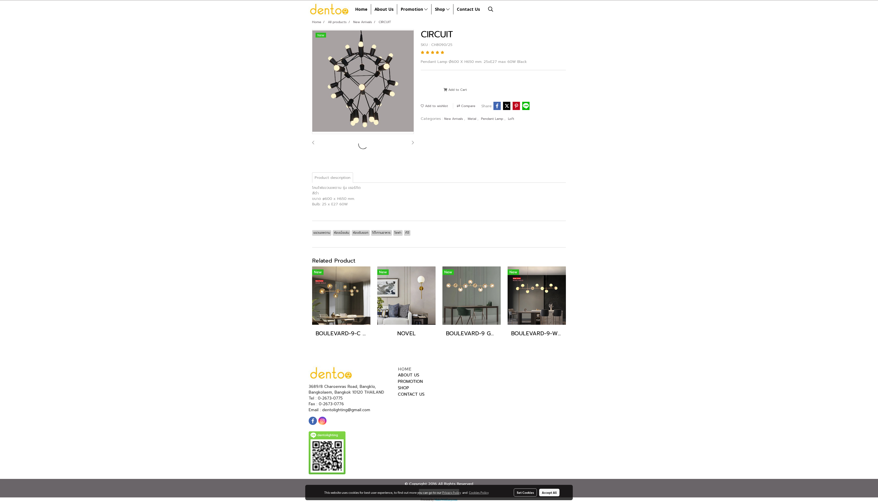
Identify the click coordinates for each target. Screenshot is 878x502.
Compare (467, 106)
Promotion (412, 9)
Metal (472, 118)
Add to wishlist (436, 106)
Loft (511, 118)
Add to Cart (457, 89)
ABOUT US (408, 375)
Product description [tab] (333, 177)
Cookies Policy (479, 492)
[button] (491, 9)
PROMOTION (410, 381)
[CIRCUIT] (363, 82)
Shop (440, 9)
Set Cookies (525, 492)
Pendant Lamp (492, 118)
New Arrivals (454, 118)
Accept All (549, 492)
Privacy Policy (451, 492)
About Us (384, 9)
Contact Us (468, 9)
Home (361, 9)
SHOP (403, 388)
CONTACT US (411, 394)
